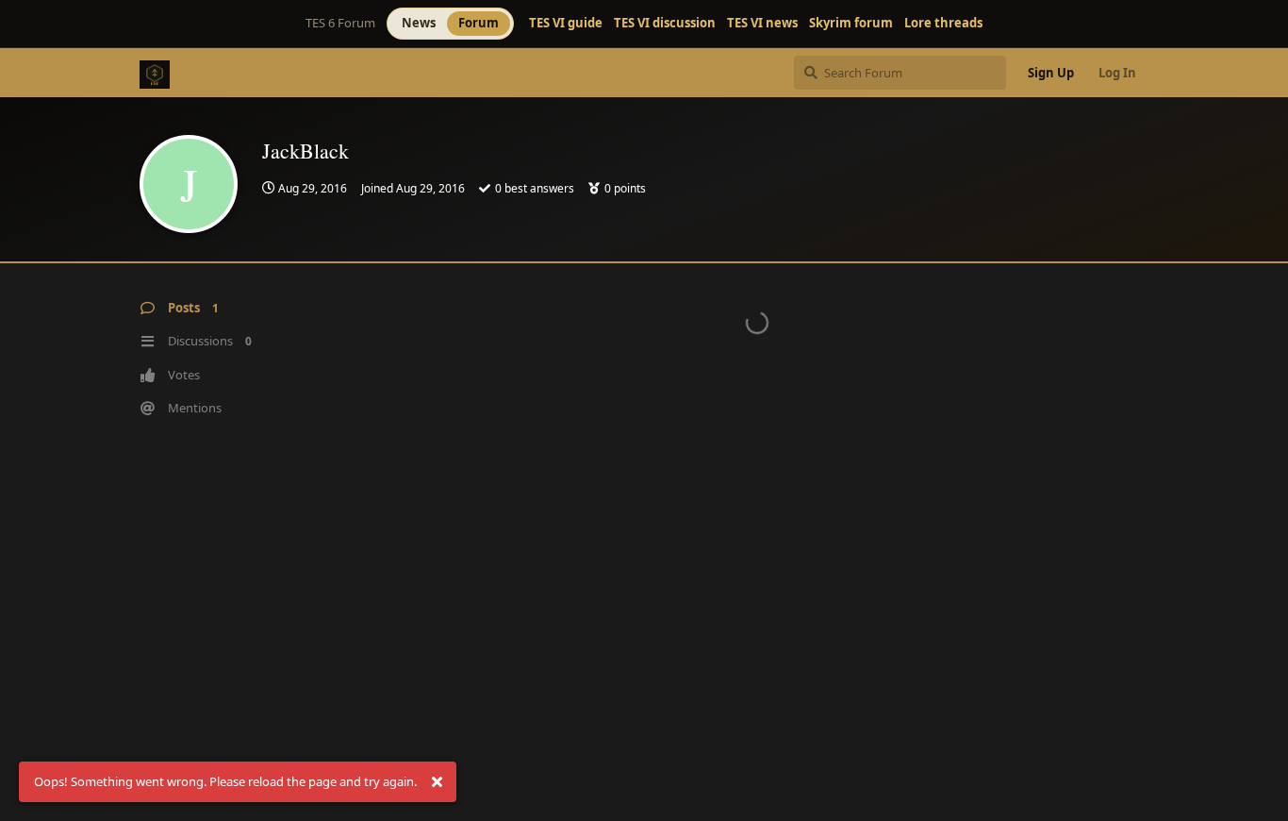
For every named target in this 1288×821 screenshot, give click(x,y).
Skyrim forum (851, 23)
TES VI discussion (665, 23)
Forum (478, 22)
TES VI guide (566, 23)
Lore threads (943, 23)
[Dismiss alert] (437, 782)
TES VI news (762, 23)
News (419, 22)
